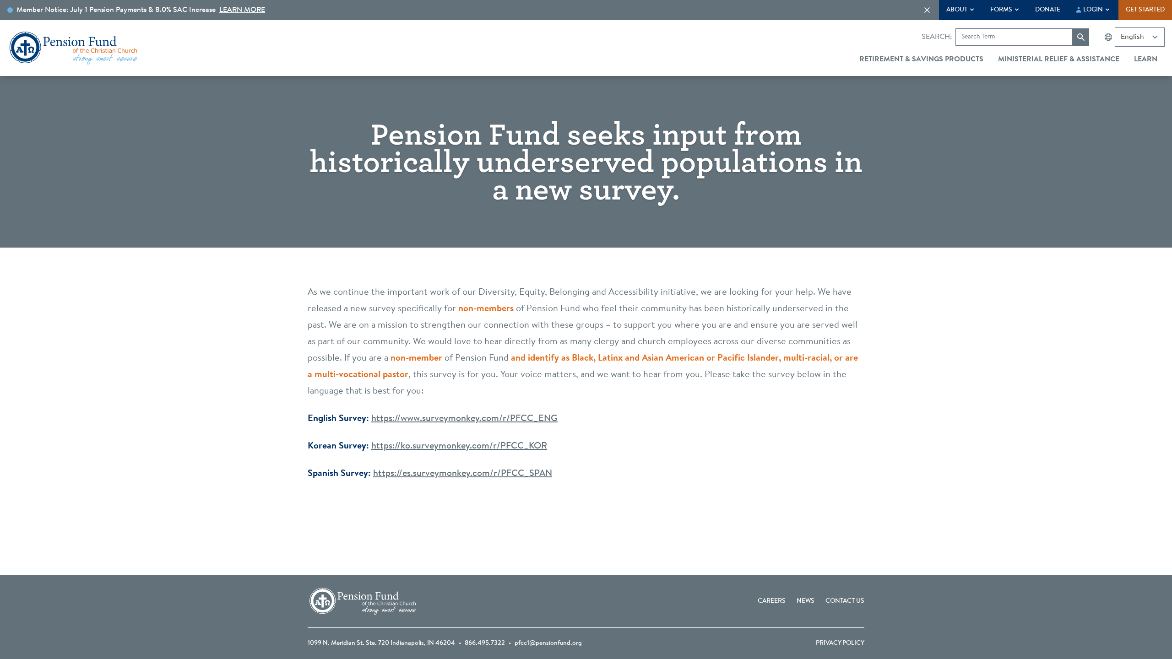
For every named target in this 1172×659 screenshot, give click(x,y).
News (805, 601)
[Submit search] (1081, 37)
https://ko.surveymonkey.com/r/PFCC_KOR (459, 446)
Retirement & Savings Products (921, 59)
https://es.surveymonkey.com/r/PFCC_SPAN (462, 473)
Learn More (242, 10)
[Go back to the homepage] (73, 48)
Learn (1145, 59)
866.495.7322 (485, 643)
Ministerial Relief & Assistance (1058, 59)
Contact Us (844, 601)
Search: (937, 37)
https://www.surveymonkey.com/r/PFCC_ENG (464, 418)
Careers (772, 601)
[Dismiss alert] (927, 10)
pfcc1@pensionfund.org (548, 643)
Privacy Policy (840, 643)
